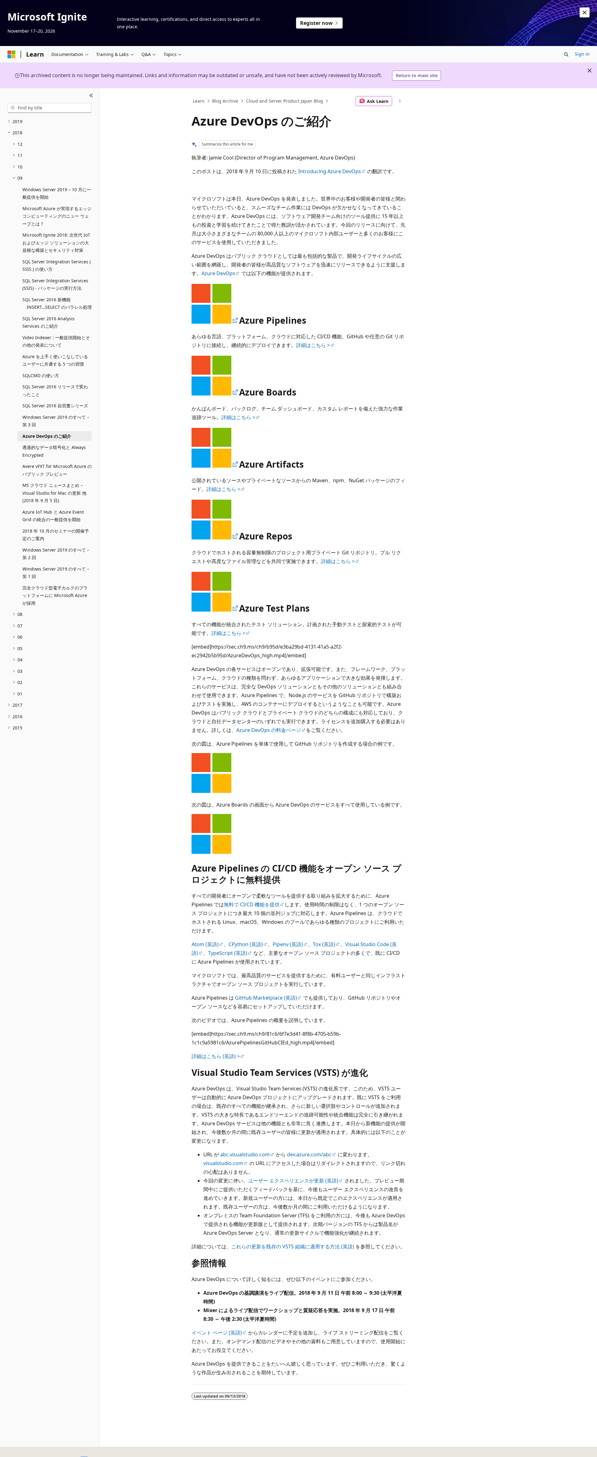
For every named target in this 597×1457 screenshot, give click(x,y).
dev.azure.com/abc (309, 1154)
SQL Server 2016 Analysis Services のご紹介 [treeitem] (48, 322)
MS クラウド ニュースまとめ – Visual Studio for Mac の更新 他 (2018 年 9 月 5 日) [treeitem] (54, 492)
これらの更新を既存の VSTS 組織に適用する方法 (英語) (292, 1246)
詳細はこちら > (313, 345)
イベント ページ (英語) (217, 1332)
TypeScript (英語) (227, 953)
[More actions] (400, 101)
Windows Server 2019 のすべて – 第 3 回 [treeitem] (55, 421)
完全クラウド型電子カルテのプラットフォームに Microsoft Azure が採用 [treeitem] (55, 595)
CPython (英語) (246, 944)
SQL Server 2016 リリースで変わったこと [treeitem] (55, 390)
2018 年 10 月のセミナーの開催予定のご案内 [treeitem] (55, 535)
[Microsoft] (11, 54)
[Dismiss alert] (585, 12)
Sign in (582, 54)
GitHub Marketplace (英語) (266, 997)
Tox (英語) (324, 944)
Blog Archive (225, 101)
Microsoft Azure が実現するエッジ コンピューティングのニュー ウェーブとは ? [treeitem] (56, 216)
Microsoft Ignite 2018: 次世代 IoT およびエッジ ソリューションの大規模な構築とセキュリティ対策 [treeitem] (56, 242)
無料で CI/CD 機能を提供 (252, 904)
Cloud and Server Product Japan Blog (284, 101)
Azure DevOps (218, 273)
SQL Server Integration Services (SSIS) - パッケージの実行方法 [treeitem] (55, 284)
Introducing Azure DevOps (329, 171)
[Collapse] (91, 96)
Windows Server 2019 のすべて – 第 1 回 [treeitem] (55, 573)
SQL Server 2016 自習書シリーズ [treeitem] (55, 406)
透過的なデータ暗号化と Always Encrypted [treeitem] (54, 451)
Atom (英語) (205, 944)
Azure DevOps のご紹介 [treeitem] (46, 436)
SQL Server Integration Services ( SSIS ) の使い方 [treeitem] (56, 265)
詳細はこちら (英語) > (216, 1056)
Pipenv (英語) (288, 944)
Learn (199, 101)
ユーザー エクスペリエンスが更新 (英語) (293, 1180)
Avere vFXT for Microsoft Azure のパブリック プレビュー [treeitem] (57, 470)
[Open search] (566, 54)
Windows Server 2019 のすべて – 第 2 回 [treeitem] (55, 554)
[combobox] (49, 108)
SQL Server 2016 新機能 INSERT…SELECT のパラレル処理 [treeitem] (57, 303)
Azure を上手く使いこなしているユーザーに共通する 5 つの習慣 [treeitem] (55, 360)
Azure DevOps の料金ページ (268, 730)
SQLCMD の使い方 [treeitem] (40, 375)
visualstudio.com (223, 1163)
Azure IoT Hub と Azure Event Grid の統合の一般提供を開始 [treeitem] (53, 516)
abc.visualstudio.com (245, 1154)
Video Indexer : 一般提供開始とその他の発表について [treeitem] (56, 341)
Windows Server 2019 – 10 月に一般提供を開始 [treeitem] (56, 193)
